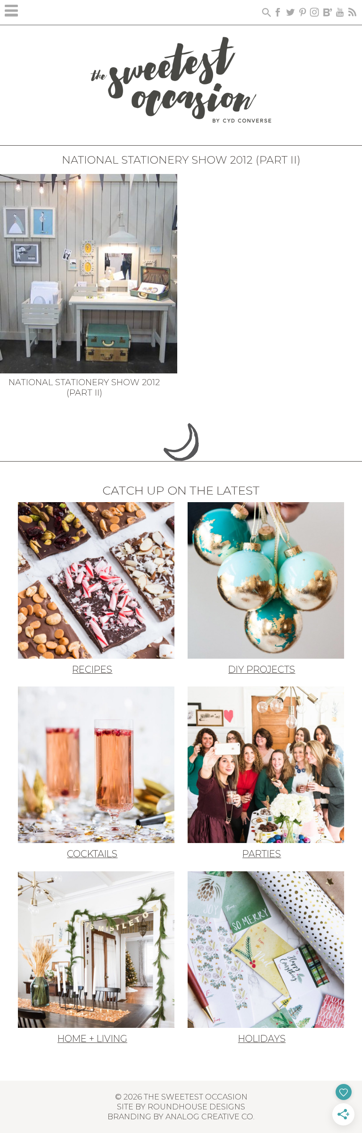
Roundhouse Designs (196, 1106)
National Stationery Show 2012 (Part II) (84, 387)
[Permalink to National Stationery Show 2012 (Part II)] (88, 272)
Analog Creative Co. (210, 1116)
